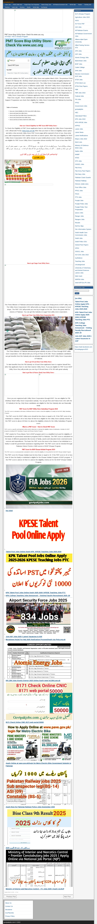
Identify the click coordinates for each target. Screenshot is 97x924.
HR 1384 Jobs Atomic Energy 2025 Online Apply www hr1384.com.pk (33, 680)
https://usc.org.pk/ (28, 131)
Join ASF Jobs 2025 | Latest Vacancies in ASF (24, 637)
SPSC (77, 248)
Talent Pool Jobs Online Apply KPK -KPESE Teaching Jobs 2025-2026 (33, 552)
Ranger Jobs (79, 216)
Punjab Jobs (79, 200)
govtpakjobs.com (8, 2)
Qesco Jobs (79, 213)
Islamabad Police (81, 116)
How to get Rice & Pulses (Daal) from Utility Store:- (22, 119)
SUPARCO (78, 258)
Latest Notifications (81, 135)
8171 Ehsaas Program (20, 36)
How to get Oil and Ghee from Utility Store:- (20, 117)
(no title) (9, 511)
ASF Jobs (78, 54)
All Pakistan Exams (81, 30)
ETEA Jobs (79, 79)
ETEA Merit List (80, 83)
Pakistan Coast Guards (83, 177)
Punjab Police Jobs (81, 204)
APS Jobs (78, 51)
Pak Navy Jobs (80, 174)
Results (80, 4)
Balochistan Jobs (80, 61)
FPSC (77, 102)
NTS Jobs (78, 161)
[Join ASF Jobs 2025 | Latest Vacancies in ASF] (39, 616)
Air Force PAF (79, 24)
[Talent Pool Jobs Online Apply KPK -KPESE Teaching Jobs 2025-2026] (39, 531)
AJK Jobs (78, 27)
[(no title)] (39, 486)
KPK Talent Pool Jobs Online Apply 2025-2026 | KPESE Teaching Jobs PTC (36, 593)
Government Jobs (81, 106)
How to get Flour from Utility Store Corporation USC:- (23, 115)
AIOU (77, 20)
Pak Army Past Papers (82, 171)
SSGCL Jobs (79, 251)
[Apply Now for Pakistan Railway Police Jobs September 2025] (39, 786)
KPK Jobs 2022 (80, 119)
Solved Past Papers (81, 245)
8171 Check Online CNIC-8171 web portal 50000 (25, 722)
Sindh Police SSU (81, 241)
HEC (76, 112)
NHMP (77, 154)
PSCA (77, 194)
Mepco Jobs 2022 (81, 139)
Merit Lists (78, 142)
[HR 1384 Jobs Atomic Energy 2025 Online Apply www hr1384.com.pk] (39, 660)
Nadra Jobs (79, 151)
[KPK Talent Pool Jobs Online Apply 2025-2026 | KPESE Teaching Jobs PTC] (39, 572)
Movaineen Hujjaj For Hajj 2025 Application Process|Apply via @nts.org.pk (35, 639)
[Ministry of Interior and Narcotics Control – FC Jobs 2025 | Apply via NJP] (39, 868)
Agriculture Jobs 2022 (82, 17)
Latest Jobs (8, 4)
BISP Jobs (78, 64)
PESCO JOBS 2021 (82, 184)
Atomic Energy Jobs (46, 4)
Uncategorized (80, 264)
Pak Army (7, 7)
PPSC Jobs (79, 190)
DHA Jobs (78, 70)
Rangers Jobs (79, 219)
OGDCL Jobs (79, 164)
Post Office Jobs (80, 187)
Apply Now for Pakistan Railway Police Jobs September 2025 (30, 807)
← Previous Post (10, 896)
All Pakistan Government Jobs (60, 4)
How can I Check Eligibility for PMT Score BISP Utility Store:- (25, 111)
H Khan (8, 36)
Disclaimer (8, 909)
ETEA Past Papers (81, 86)
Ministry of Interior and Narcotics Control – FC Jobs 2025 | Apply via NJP (35, 889)
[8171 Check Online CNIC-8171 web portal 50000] (39, 701)
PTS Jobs (78, 197)
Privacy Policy (10, 916)
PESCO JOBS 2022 (17, 4)
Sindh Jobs (79, 238)
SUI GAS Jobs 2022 (82, 255)
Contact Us (9, 906)
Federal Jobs (79, 96)
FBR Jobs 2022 (80, 93)
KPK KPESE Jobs (81, 122)
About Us (8, 903)
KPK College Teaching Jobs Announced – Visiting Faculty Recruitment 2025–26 (38, 595)
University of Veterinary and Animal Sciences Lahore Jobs (83, 270)
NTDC (77, 158)
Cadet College (80, 67)
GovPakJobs (44, 7)
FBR (76, 89)
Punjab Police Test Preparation (31, 4)
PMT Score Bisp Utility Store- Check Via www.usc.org (24, 34)
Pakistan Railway (80, 181)
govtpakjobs (79, 109)
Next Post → (68, 896)
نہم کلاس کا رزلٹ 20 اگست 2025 (18, 848)
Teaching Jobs (87, 4)
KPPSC (77, 125)
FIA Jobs (78, 99)
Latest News (79, 132)
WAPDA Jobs (79, 279)
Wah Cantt (78, 276)
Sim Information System (83, 229)
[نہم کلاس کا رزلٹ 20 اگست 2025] (39, 827)
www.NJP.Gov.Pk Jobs (82, 282)
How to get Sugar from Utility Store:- (19, 113)
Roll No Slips (73, 4)
